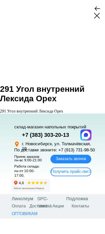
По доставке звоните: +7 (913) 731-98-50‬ (54, 150)
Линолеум (22, 198)
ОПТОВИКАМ (24, 213)
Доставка (38, 206)
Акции (58, 206)
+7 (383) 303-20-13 (45, 135)
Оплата (19, 206)
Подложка (77, 198)
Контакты (80, 206)
